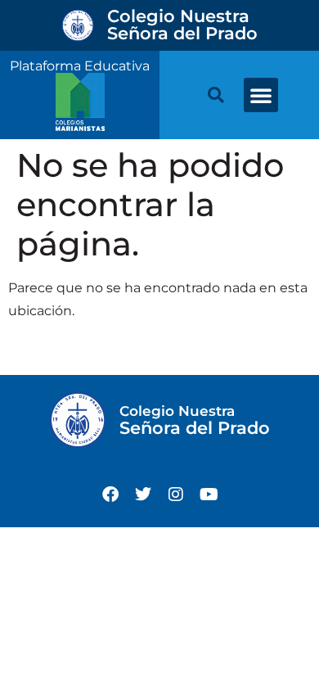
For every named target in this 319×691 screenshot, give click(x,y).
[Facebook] (110, 494)
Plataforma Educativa (80, 66)
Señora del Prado (182, 24)
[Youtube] (208, 494)
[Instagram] (176, 494)
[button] (261, 95)
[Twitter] (143, 494)
